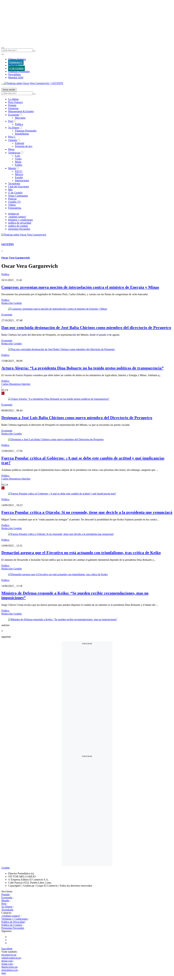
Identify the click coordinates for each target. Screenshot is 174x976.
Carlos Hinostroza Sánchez (15, 384)
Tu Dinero (13, 127)
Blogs (11, 149)
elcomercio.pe (8, 954)
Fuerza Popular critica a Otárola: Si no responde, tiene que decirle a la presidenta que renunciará (86, 512)
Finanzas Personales (19, 71)
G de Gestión (16, 68)
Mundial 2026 (15, 77)
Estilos (18, 164)
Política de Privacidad (13, 921)
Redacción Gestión (11, 303)
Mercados (20, 117)
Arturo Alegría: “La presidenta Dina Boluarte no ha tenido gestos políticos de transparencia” (82, 368)
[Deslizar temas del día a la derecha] (2, 84)
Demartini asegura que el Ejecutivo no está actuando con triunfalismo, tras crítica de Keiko (81, 552)
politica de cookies (18, 225)
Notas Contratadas (18, 195)
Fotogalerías (14, 207)
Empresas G (15, 62)
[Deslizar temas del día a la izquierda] (2, 54)
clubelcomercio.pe (11, 957)
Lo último (13, 99)
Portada (12, 105)
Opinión (12, 140)
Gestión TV (14, 201)
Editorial (19, 143)
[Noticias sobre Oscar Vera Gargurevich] (23, 234)
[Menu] (2, 47)
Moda (18, 161)
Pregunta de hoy (23, 146)
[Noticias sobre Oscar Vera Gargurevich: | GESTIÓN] (33, 83)
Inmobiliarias (22, 133)
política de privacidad (19, 222)
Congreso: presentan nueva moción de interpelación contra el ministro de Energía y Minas (80, 287)
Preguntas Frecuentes (12, 928)
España (19, 177)
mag (3, 973)
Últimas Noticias (17, 59)
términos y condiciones (20, 219)
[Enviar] (34, 50)
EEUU (18, 171)
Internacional (22, 180)
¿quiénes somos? (17, 216)
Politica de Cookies (11, 924)
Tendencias (14, 152)
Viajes (18, 158)
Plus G (11, 136)
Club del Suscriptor (18, 186)
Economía (13, 114)
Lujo (17, 155)
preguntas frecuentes (19, 228)
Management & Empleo (21, 111)
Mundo (12, 168)
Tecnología (14, 183)
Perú (10, 121)
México (19, 174)
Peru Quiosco (15, 102)
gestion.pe (13, 213)
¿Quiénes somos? (10, 915)
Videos (12, 204)
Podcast (12, 198)
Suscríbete (6, 948)
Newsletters (14, 74)
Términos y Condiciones (14, 918)
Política (19, 124)
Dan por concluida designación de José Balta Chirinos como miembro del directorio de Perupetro (86, 327)
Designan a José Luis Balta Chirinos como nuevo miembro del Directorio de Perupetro (76, 417)
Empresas (13, 65)
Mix (10, 189)
